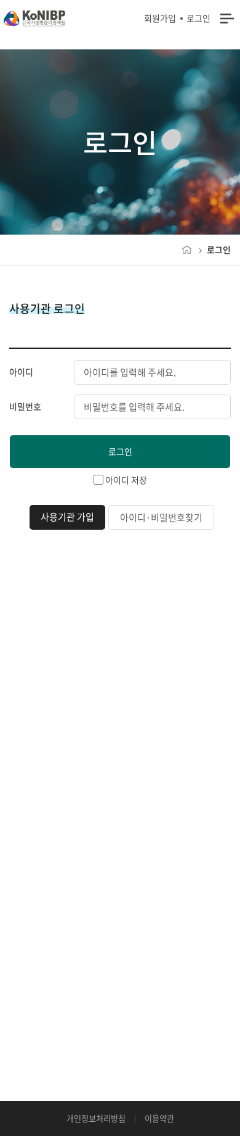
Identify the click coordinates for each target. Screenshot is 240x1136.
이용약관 (159, 1118)
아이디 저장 (126, 480)
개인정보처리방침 (96, 1118)
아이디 (21, 372)
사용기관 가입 (67, 517)
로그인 (198, 18)
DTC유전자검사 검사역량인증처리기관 (34, 18)
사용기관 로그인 (47, 308)
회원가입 (160, 18)
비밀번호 (25, 406)
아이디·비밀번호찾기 (161, 517)
